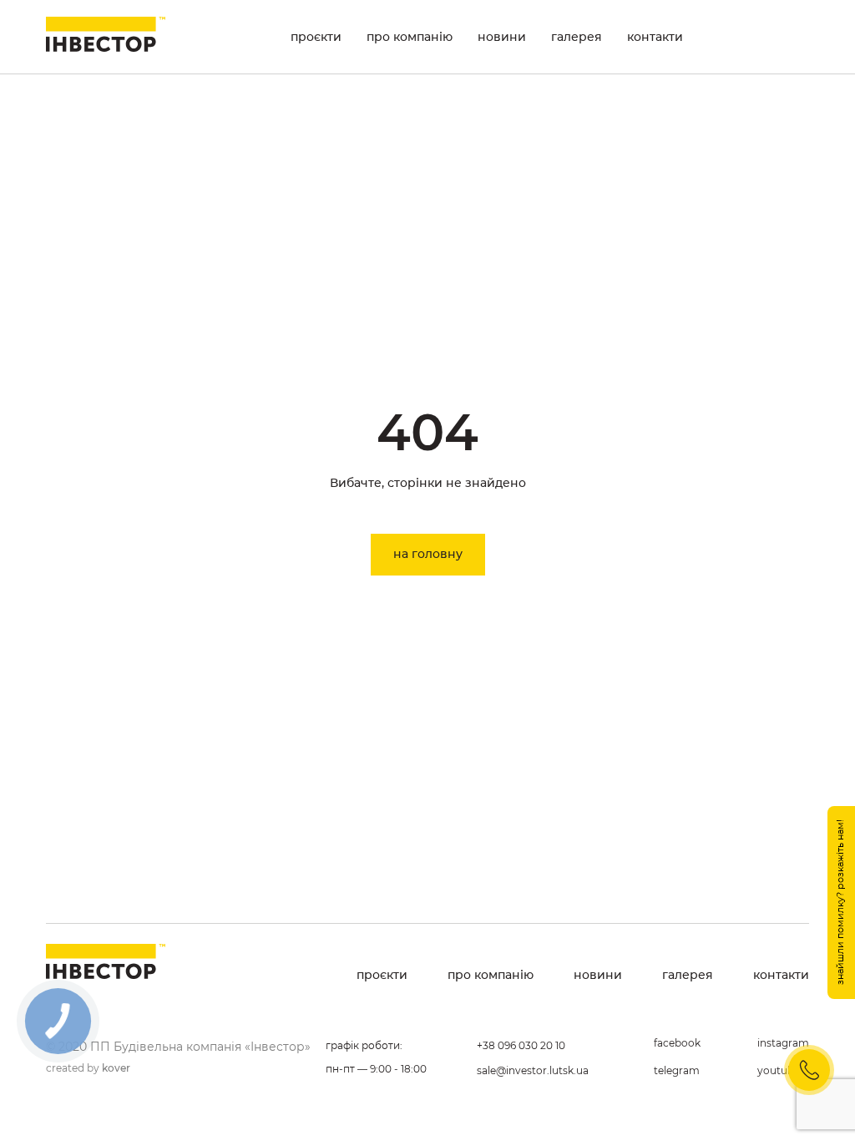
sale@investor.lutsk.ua (533, 1070)
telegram (677, 1070)
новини (502, 36)
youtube (778, 1070)
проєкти (316, 36)
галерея (576, 36)
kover (116, 1068)
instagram (783, 1043)
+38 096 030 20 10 (521, 1045)
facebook (677, 1043)
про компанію (410, 36)
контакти (655, 36)
